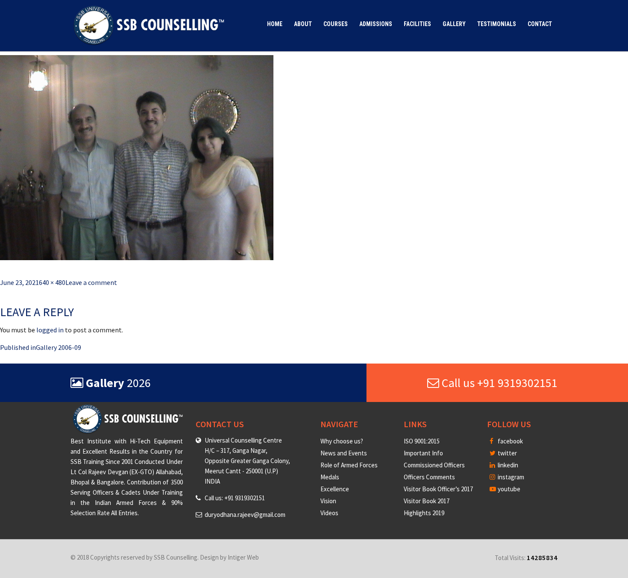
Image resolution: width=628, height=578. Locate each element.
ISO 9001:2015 (422, 441)
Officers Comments (429, 477)
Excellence (334, 489)
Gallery (454, 24)
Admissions (375, 24)
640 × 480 (52, 282)
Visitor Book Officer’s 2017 (438, 489)
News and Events (343, 453)
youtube (508, 489)
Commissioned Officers (434, 465)
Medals (329, 477)
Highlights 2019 (424, 513)
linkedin (507, 465)
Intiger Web (243, 557)
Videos (329, 513)
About (303, 24)
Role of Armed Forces (349, 465)
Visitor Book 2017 (426, 501)
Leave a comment (91, 282)
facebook (509, 441)
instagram (510, 477)
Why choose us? (341, 441)
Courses (335, 24)
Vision (328, 501)
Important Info (423, 453)
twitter (506, 453)
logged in (50, 330)
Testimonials (496, 24)
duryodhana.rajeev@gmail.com (245, 515)
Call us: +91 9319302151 (235, 498)
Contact (540, 24)
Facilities (417, 24)
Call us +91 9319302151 (498, 382)
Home (274, 24)
